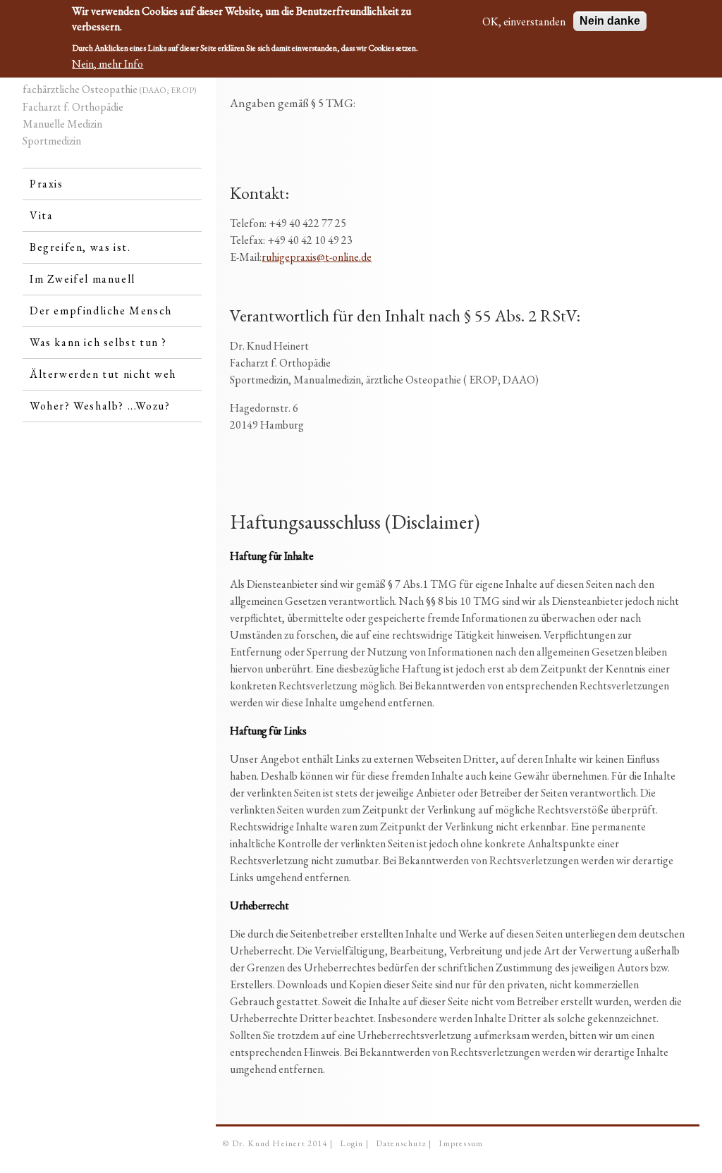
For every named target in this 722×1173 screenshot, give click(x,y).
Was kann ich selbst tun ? (98, 342)
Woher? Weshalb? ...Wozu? (100, 405)
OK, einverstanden (523, 21)
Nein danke (610, 21)
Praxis (46, 183)
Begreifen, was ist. (80, 247)
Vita (41, 215)
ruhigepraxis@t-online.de (317, 257)
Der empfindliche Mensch (101, 310)
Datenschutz (401, 1143)
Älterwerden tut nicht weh (103, 374)
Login (351, 1143)
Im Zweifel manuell (82, 278)
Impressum (461, 1143)
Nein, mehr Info (107, 63)
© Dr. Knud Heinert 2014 (275, 1143)
